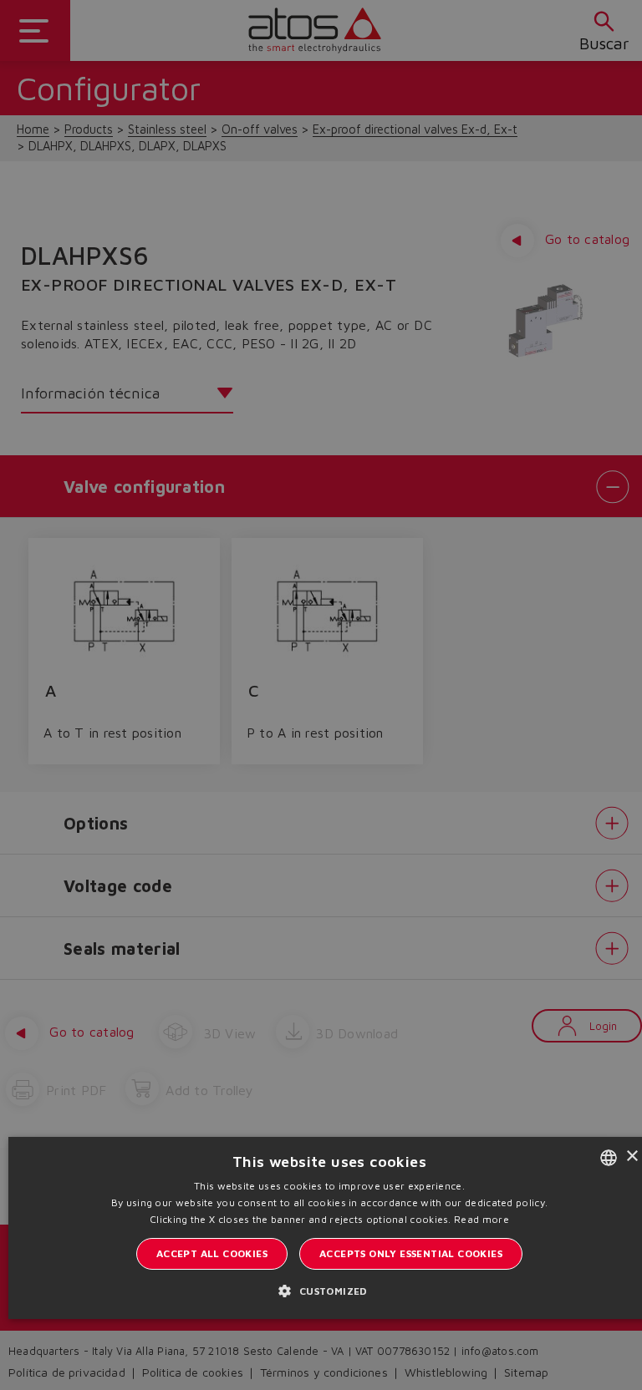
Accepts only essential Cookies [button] (410, 1253)
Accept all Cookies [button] (212, 1253)
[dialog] (321, 695)
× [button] (631, 1156)
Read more (481, 1219)
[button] (329, 1290)
